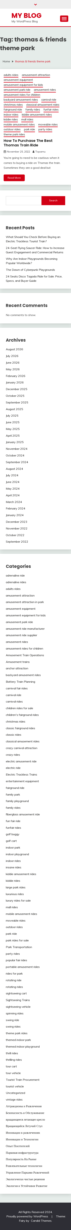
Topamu (40, 151)
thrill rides (12, 1053)
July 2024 (12, 475)
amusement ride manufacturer (25, 628)
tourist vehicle (15, 1086)
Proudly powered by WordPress (27, 1216)
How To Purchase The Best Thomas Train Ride (28, 143)
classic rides (13, 734)
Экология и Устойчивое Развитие (26, 1186)
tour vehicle (13, 1073)
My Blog (26, 15)
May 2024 (13, 488)
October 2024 (15, 455)
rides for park (14, 973)
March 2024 (14, 502)
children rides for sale (19, 708)
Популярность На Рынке (21, 1159)
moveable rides (48, 124)
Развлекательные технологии (24, 1166)
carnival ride (48, 99)
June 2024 (12, 482)
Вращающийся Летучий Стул (24, 1126)
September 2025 (17, 402)
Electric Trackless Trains (21, 774)
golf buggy (12, 834)
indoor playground (17, 854)
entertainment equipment (22, 781)
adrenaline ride (15, 575)
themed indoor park (18, 1040)
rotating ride (13, 980)
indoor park (13, 847)
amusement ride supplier (21, 635)
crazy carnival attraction (21, 748)
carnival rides (14, 701)
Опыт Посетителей (18, 1146)
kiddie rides (11, 119)
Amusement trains (18, 662)
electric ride (13, 768)
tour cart (11, 1066)
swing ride (12, 1020)
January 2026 (15, 382)
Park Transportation (19, 947)
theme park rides (14, 134)
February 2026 (15, 376)
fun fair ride (13, 821)
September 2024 (17, 462)
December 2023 (16, 522)
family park (13, 794)
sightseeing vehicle (18, 1006)
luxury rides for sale (18, 900)
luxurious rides (15, 894)
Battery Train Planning (20, 681)
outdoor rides (12, 129)
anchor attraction (17, 668)
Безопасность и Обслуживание (25, 1113)
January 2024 (15, 515)
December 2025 (16, 389)
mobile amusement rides (19, 124)
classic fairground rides (20, 728)
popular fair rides (16, 960)
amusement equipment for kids (23, 85)
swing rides (13, 1026)
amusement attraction (36, 75)
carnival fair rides (17, 688)
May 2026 (13, 369)
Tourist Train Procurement (23, 1079)
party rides (45, 129)
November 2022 (16, 528)
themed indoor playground (23, 1046)
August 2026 (14, 349)
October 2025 (15, 396)
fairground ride (13, 109)
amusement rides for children (22, 94)
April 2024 (13, 495)
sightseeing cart (16, 993)
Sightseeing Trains (18, 1000)
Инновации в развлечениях (23, 1132)
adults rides (11, 75)
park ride (29, 129)
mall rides (27, 119)
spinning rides (14, 1013)
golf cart (11, 841)
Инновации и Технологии (22, 1139)
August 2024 (14, 469)
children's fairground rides (22, 715)
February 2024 (15, 508)
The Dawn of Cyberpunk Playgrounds (30, 269)
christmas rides (13, 104)
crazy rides (13, 754)
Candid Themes (41, 1220)
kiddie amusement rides (37, 114)
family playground (17, 801)
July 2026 (12, 356)
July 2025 (12, 415)
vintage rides (14, 1099)
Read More (14, 177)
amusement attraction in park (25, 602)
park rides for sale (17, 940)
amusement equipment (18, 79)
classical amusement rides (42, 104)
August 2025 (14, 409)
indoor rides (11, 114)
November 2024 (16, 449)
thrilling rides (14, 1059)
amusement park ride (17, 89)
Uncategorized (15, 1093)
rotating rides (14, 987)
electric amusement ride (21, 761)
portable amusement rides (23, 967)
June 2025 (12, 422)
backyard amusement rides (21, 99)
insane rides (13, 867)
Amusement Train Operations (25, 655)
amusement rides (45, 89)
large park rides (15, 887)
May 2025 (13, 429)
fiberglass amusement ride (23, 814)
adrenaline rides (16, 582)
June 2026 (12, 362)
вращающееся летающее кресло (25, 1119)
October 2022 (15, 535)
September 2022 (17, 541)
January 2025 (15, 442)
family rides (32, 109)
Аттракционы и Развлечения (24, 1106)
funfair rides (51, 109)
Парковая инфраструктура (22, 1152)
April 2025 (13, 435)
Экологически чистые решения (25, 1179)
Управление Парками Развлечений (27, 1172)
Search (53, 200)
